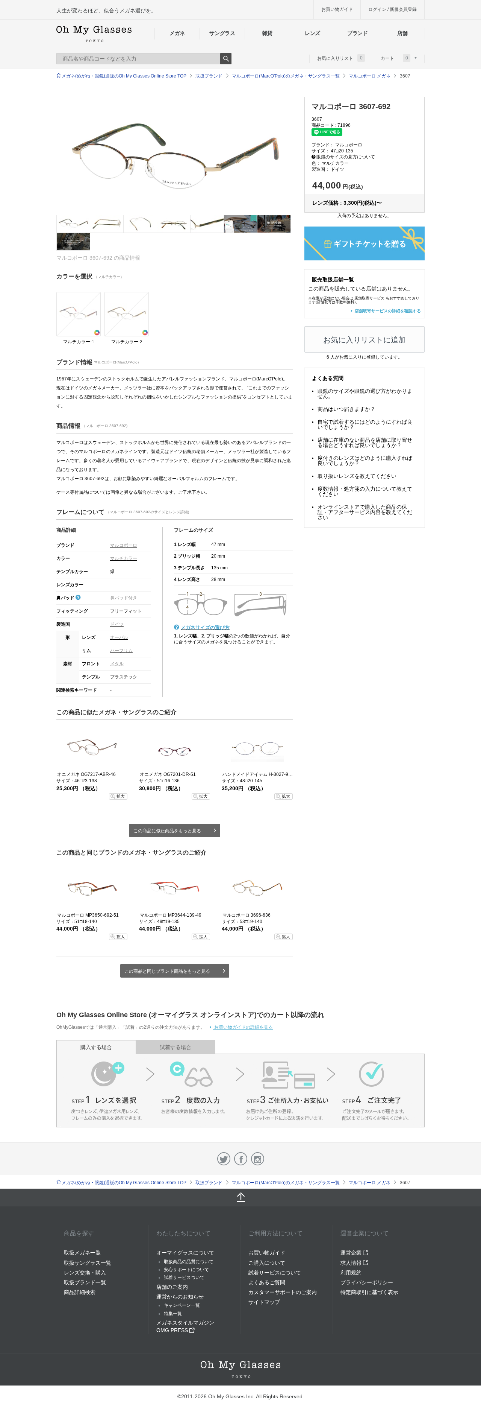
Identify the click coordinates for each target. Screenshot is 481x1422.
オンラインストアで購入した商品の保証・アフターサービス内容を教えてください (365, 512)
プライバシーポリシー (366, 1282)
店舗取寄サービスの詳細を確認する (388, 311)
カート (394, 58)
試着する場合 (175, 1047)
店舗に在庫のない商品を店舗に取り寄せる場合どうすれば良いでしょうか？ (365, 442)
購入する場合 (96, 1047)
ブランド (357, 33)
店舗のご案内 (172, 1287)
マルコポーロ (123, 545)
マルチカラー (123, 558)
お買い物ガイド (337, 9)
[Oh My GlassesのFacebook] (240, 1158)
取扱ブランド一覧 (85, 1282)
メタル (117, 663)
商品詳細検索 (79, 1292)
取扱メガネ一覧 (82, 1253)
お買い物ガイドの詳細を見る (243, 1027)
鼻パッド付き (123, 598)
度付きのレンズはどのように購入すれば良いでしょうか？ (365, 460)
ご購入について (266, 1263)
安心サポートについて (186, 1269)
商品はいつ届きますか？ (346, 409)
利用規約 (351, 1273)
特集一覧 (173, 1313)
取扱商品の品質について (188, 1261)
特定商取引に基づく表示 (369, 1292)
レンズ (312, 33)
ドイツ (117, 624)
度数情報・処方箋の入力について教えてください (365, 491)
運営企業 (351, 1253)
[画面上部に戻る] (240, 1197)
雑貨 (267, 33)
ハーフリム (121, 650)
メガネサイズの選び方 (205, 627)
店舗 (402, 33)
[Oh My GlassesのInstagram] (257, 1158)
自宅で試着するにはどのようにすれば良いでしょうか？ (365, 424)
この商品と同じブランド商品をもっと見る (167, 971)
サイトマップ (264, 1302)
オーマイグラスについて (185, 1253)
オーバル (119, 637)
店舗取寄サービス (369, 298)
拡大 (120, 796)
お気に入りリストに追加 (364, 340)
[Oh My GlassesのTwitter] (223, 1158)
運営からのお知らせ (180, 1297)
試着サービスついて (184, 1277)
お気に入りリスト (340, 58)
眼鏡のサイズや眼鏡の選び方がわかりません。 (365, 393)
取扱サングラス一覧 (87, 1263)
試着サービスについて (274, 1273)
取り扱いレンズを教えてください (357, 476)
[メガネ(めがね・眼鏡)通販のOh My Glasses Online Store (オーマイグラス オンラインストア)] (240, 1369)
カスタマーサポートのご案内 (282, 1292)
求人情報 (351, 1263)
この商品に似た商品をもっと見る (167, 830)
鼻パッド (66, 598)
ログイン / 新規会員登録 (392, 9)
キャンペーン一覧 (182, 1305)
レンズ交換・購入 (85, 1273)
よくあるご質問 (266, 1282)
